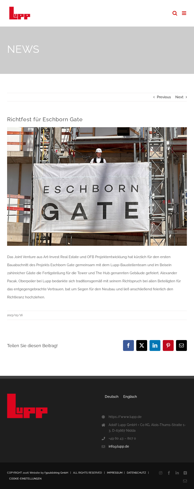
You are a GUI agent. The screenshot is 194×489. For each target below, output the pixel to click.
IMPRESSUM (115, 472)
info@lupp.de (119, 446)
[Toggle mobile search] (174, 13)
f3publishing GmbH (56, 472)
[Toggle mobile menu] (184, 13)
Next (179, 97)
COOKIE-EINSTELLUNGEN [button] (25, 478)
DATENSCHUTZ (136, 472)
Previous (164, 97)
